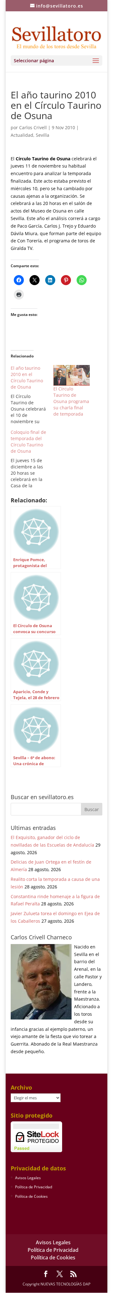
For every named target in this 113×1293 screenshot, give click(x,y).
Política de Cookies (31, 1196)
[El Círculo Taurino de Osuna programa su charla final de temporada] (71, 375)
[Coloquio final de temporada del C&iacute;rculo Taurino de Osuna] (32, 459)
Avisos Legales (28, 1177)
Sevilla (42, 135)
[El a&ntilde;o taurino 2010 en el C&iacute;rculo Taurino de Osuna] (32, 395)
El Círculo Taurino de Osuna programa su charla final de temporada (71, 401)
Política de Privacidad (33, 1187)
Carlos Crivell (33, 127)
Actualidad (22, 135)
